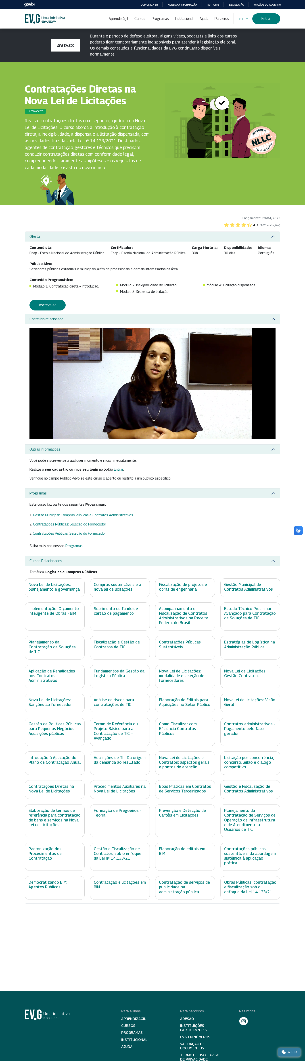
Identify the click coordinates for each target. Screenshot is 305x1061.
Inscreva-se (47, 305)
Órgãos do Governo (267, 4)
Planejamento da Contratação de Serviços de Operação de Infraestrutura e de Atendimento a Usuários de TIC (250, 819)
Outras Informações (44, 449)
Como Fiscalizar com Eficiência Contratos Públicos (178, 729)
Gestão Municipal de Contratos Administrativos (248, 587)
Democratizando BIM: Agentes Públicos (48, 884)
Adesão (187, 1019)
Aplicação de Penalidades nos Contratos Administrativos (52, 676)
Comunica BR (149, 4)
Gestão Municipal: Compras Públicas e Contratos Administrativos (83, 515)
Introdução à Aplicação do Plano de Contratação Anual (55, 760)
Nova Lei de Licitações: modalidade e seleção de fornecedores (181, 676)
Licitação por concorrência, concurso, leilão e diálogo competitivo (249, 762)
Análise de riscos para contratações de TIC (114, 702)
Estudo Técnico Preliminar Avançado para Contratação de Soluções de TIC (250, 613)
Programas (160, 19)
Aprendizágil (118, 19)
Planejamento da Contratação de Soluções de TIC (52, 647)
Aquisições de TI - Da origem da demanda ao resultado (120, 760)
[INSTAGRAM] (243, 1021)
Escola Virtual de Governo (45, 19)
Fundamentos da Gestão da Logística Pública (119, 673)
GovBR (29, 4)
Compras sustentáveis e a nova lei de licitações (117, 587)
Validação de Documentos (192, 1046)
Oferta (34, 236)
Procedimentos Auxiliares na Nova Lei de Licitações (120, 788)
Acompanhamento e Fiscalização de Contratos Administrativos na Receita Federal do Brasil (183, 615)
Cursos (139, 19)
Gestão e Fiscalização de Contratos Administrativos (248, 788)
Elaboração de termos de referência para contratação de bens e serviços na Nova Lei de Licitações (55, 817)
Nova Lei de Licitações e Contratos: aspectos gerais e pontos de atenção (184, 762)
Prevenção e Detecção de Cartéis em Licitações (182, 812)
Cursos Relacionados (45, 561)
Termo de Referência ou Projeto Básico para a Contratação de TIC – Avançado (116, 731)
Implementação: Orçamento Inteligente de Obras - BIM (54, 611)
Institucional (184, 19)
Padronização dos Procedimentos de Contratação (45, 853)
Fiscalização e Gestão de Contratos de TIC (117, 644)
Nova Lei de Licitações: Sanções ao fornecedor (50, 702)
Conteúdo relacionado (46, 319)
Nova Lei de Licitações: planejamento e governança (54, 587)
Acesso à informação (182, 4)
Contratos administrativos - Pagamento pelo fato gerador (249, 729)
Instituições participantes (193, 1028)
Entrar (266, 19)
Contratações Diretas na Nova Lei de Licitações (51, 788)
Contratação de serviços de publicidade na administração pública (184, 887)
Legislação (236, 4)
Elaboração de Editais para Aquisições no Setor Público (184, 702)
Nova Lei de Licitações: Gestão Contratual (245, 673)
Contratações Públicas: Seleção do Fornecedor (69, 524)
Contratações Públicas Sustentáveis (180, 644)
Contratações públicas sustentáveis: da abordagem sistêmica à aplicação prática (250, 855)
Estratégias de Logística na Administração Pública (249, 644)
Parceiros (222, 19)
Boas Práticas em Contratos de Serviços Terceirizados (185, 788)
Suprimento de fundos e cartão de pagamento (116, 611)
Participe (213, 4)
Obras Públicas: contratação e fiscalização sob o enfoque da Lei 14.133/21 (250, 887)
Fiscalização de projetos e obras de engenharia (183, 587)
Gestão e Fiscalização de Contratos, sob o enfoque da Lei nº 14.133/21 (117, 853)
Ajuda (204, 19)
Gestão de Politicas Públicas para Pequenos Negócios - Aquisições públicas (55, 729)
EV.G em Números (195, 1037)
